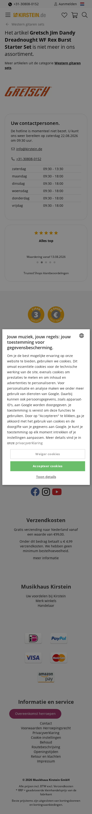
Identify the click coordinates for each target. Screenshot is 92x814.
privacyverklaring (29, 443)
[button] (46, 477)
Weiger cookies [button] (47, 454)
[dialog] (46, 407)
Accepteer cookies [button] (48, 466)
